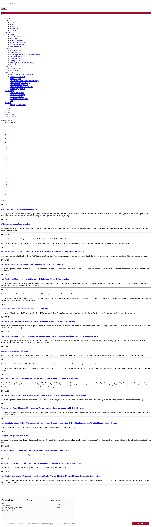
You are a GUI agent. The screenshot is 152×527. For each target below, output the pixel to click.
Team (12, 34)
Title (8, 120)
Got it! (140, 523)
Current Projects (15, 69)
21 (6, 168)
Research (8, 67)
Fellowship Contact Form (19, 99)
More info (74, 523)
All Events (13, 65)
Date (11, 120)
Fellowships (9, 91)
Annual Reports (15, 79)
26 (6, 178)
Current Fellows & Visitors (19, 36)
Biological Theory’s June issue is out (14, 436)
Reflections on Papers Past (19, 85)
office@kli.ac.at (10, 510)
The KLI (9, 4)
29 (6, 184)
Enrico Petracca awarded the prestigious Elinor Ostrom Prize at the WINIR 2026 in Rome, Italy (37, 239)
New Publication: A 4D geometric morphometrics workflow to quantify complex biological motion (37, 294)
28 (6, 182)
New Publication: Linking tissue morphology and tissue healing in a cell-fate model (32, 264)
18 (6, 162)
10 (6, 146)
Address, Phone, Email (18, 105)
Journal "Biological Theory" (20, 83)
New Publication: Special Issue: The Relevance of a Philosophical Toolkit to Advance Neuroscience (38, 321)
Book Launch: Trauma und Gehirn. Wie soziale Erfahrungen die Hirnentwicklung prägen (35, 450)
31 (6, 188)
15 (6, 156)
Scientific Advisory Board (19, 42)
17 (6, 160)
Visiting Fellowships (17, 97)
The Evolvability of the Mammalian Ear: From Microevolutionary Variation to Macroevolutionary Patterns (41, 463)
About (12, 22)
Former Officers (15, 47)
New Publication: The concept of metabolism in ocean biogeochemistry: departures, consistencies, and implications (44, 251)
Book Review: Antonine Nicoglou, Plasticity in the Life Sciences (24, 309)
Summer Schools (16, 57)
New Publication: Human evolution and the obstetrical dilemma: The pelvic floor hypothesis (35, 279)
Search (4, 8)
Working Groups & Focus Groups (22, 63)
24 (6, 174)
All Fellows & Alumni (17, 44)
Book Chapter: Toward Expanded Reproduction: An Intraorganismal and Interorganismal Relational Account (42, 408)
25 (6, 176)
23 (6, 172)
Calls (11, 101)
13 (6, 152)
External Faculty (15, 38)
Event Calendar (15, 51)
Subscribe (57, 507)
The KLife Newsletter (17, 77)
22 (6, 170)
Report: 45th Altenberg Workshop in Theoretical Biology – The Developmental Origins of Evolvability (39, 378)
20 (6, 166)
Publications (9, 73)
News (16, 4)
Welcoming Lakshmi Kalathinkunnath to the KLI (19, 209)
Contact (8, 103)
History (12, 26)
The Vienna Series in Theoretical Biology (24, 81)
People (7, 32)
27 (6, 180)
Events (7, 49)
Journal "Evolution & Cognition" (21, 87)
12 (6, 150)
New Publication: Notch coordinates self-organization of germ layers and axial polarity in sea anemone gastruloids (43, 395)
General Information (17, 93)
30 (6, 186)
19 (6, 164)
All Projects (14, 71)
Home (3, 4)
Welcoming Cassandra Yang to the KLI (15, 224)
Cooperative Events (17, 59)
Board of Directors (16, 40)
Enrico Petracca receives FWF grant (14, 351)
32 (6, 190)
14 (6, 154)
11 (6, 148)
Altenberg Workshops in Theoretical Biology (25, 55)
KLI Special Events (17, 61)
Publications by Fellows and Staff (21, 75)
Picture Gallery (15, 28)
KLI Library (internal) (17, 89)
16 (6, 158)
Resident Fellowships (17, 95)
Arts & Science (15, 30)
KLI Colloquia (15, 53)
